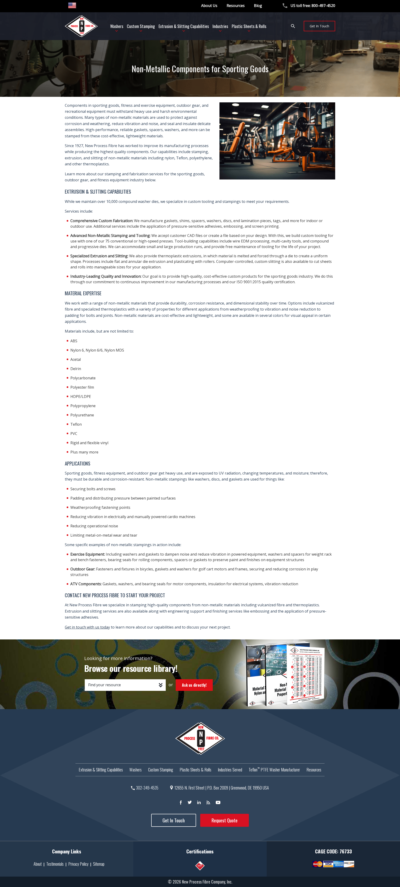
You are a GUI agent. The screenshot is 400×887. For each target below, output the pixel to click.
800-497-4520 (323, 5)
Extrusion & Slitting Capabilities (101, 770)
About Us (209, 5)
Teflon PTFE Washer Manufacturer (274, 770)
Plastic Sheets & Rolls (195, 770)
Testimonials (55, 864)
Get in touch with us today (87, 627)
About (38, 864)
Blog (258, 5)
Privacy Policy (78, 864)
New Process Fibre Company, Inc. (207, 882)
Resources (236, 5)
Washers (135, 770)
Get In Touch (319, 26)
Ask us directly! (194, 685)
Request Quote (225, 820)
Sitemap (98, 864)
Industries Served (230, 770)
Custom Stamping (160, 770)
